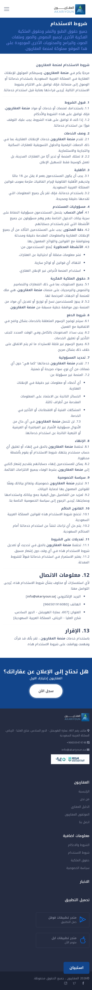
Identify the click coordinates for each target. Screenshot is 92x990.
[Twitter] (75, 983)
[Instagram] (66, 983)
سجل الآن (46, 691)
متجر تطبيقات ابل (64, 940)
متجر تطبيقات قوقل (62, 919)
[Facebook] (84, 983)
